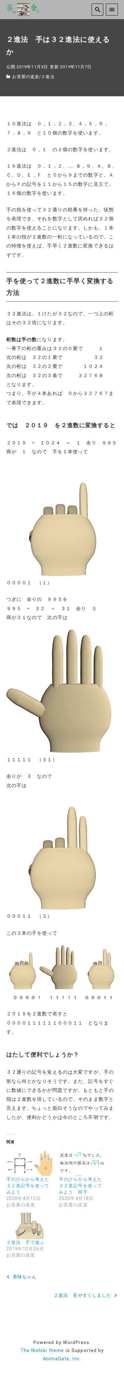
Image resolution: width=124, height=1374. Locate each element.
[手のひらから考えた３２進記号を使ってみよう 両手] (82, 1162)
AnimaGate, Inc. (62, 1359)
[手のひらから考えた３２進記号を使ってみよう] (29, 1162)
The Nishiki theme (42, 1350)
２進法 (47, 76)
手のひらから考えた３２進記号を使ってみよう (28, 1186)
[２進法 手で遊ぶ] (29, 1226)
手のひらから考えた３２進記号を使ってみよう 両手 (80, 1186)
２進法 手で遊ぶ (25, 1242)
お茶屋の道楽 (25, 76)
